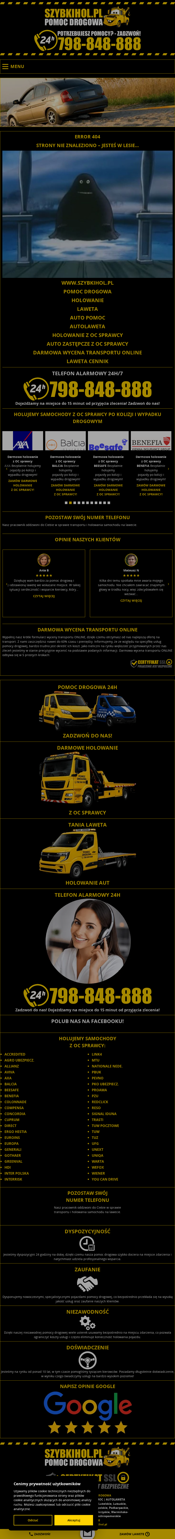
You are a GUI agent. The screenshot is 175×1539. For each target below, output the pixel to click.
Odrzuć (33, 1520)
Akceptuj (73, 1520)
